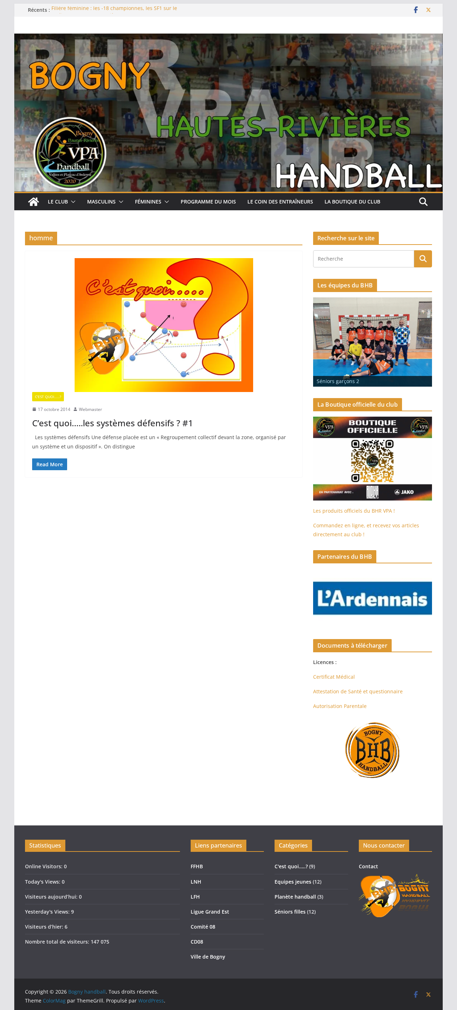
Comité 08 (203, 926)
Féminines (148, 201)
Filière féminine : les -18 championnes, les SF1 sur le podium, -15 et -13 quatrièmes (114, 13)
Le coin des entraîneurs (280, 201)
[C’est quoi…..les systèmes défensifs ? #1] (163, 325)
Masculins (101, 201)
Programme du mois (208, 201)
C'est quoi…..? (291, 866)
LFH (195, 896)
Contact (368, 866)
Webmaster (90, 409)
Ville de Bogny (208, 956)
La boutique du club (352, 201)
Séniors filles (290, 911)
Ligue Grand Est (210, 911)
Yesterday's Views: (48, 911)
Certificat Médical (334, 676)
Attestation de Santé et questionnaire (358, 691)
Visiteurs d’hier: (45, 926)
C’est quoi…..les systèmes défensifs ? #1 (112, 423)
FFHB (197, 866)
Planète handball (295, 896)
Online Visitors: (44, 866)
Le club (58, 201)
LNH (196, 881)
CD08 (197, 941)
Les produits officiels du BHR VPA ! (354, 510)
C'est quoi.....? (48, 396)
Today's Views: (43, 881)
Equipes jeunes (293, 881)
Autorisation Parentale (340, 706)
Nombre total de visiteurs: (58, 941)
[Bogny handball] (33, 201)
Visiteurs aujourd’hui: (52, 896)
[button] (72, 202)
